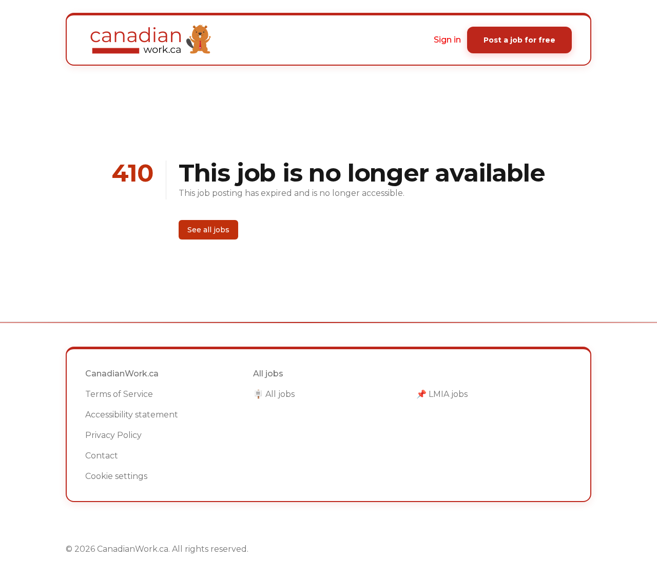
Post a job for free (519, 40)
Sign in (447, 40)
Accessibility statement (131, 414)
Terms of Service (119, 394)
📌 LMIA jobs (442, 394)
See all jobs (208, 229)
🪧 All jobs (274, 394)
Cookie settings (116, 476)
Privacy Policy (113, 435)
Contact (101, 456)
